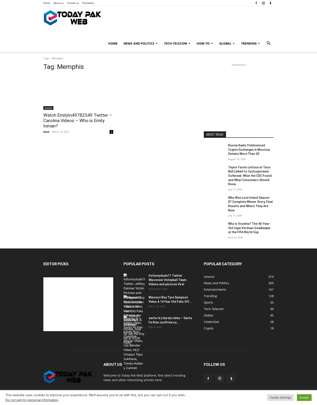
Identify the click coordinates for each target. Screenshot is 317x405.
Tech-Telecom (175, 43)
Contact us (73, 3)
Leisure (48, 107)
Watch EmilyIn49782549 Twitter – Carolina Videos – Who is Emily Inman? (77, 121)
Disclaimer (88, 3)
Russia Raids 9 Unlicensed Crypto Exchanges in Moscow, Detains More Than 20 (249, 149)
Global (225, 43)
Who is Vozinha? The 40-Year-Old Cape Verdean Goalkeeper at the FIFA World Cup (249, 228)
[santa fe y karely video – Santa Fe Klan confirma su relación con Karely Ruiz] (134, 343)
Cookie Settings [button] (280, 397)
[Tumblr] (270, 3)
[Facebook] (256, 3)
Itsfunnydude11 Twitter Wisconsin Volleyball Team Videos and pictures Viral (167, 280)
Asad (46, 131)
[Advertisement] (239, 94)
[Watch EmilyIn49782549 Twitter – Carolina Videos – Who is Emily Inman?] (78, 92)
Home (46, 3)
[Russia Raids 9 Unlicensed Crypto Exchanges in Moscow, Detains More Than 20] (214, 150)
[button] (268, 44)
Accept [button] (304, 397)
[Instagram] (263, 3)
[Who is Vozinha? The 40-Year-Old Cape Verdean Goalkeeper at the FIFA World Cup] (214, 229)
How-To (203, 43)
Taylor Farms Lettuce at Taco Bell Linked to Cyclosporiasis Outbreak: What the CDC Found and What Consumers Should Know (250, 176)
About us (58, 3)
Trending (249, 43)
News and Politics (139, 43)
